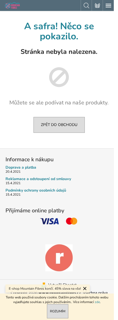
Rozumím (57, 311)
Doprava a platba (20, 167)
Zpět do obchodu (59, 124)
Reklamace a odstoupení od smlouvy (38, 179)
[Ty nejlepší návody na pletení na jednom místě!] (59, 257)
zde (97, 302)
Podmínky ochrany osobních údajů (35, 190)
